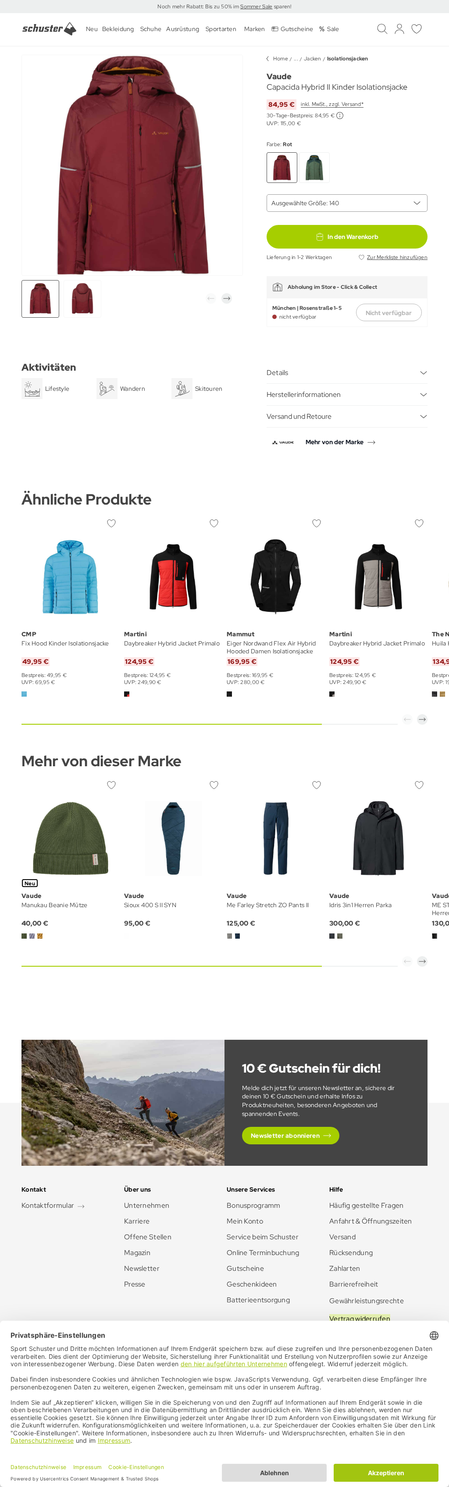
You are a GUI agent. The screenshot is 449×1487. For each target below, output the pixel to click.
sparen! (281, 6)
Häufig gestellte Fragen (366, 1205)
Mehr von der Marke (334, 442)
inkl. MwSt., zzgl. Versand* (332, 104)
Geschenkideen (252, 1284)
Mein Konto (245, 1221)
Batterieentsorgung (258, 1300)
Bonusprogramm (254, 1205)
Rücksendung (351, 1252)
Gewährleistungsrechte (366, 1300)
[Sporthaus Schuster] (49, 29)
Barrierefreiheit (353, 1284)
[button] (211, 298)
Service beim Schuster (263, 1237)
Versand (342, 1237)
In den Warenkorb (353, 237)
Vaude (279, 76)
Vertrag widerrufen (359, 1318)
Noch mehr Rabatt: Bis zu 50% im (198, 6)
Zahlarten (344, 1268)
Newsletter (142, 1268)
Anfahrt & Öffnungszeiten (370, 1221)
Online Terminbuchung (263, 1252)
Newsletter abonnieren (285, 1136)
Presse (135, 1284)
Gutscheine (245, 1268)
